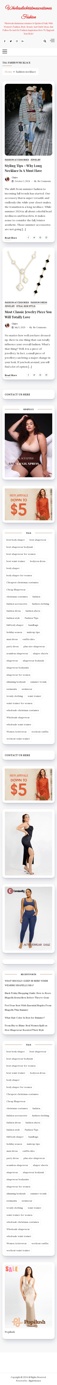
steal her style (25, 306)
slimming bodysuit (16, 681)
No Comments (44, 181)
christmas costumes (17, 596)
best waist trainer (15, 561)
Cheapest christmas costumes (22, 582)
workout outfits (40, 731)
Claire (15, 177)
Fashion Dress (39, 302)
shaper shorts (40, 653)
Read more (11, 237)
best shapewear (38, 539)
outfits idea (28, 639)
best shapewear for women (20, 554)
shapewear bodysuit (33, 660)
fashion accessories (17, 160)
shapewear (12, 660)
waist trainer (34, 696)
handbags (33, 625)
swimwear (27, 689)
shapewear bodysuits (17, 667)
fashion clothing (40, 603)
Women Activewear (16, 731)
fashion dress (13, 610)
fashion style (13, 618)
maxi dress (12, 639)
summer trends (38, 681)
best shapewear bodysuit (19, 547)
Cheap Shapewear (16, 589)
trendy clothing (14, 696)
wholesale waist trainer (18, 724)
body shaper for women (19, 575)
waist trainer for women (19, 703)
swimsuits (11, 689)
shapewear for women (18, 674)
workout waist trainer (18, 738)
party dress (12, 646)
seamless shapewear (17, 653)
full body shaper (15, 625)
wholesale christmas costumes (22, 710)
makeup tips (33, 632)
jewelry (36, 160)
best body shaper (15, 539)
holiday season (14, 632)
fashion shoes (32, 610)
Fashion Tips (31, 618)
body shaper (13, 568)
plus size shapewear (34, 646)
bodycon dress (37, 561)
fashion (36, 596)
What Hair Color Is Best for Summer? (25, 1017)
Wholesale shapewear (18, 717)
